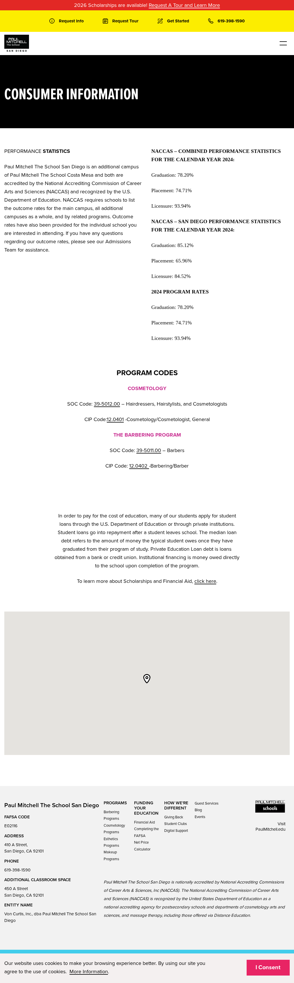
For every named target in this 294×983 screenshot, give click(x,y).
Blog (198, 810)
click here (205, 581)
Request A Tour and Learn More (184, 5)
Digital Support (176, 830)
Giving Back (173, 817)
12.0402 (139, 466)
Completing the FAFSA (146, 832)
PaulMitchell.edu (270, 829)
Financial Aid (144, 822)
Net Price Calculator (142, 845)
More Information (88, 971)
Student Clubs (175, 824)
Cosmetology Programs (114, 828)
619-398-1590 (17, 870)
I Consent (268, 967)
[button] (147, 679)
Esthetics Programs (111, 842)
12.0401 (115, 419)
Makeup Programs (111, 855)
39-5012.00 (107, 404)
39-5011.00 (148, 450)
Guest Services (206, 803)
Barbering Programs (111, 815)
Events (200, 817)
